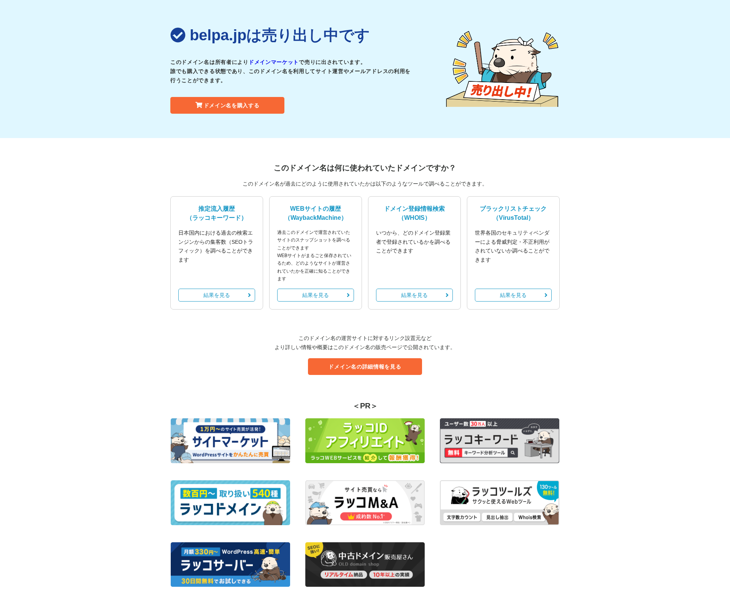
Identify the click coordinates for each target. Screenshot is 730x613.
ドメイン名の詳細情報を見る (364, 367)
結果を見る (216, 295)
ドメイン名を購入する (232, 105)
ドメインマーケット (274, 62)
